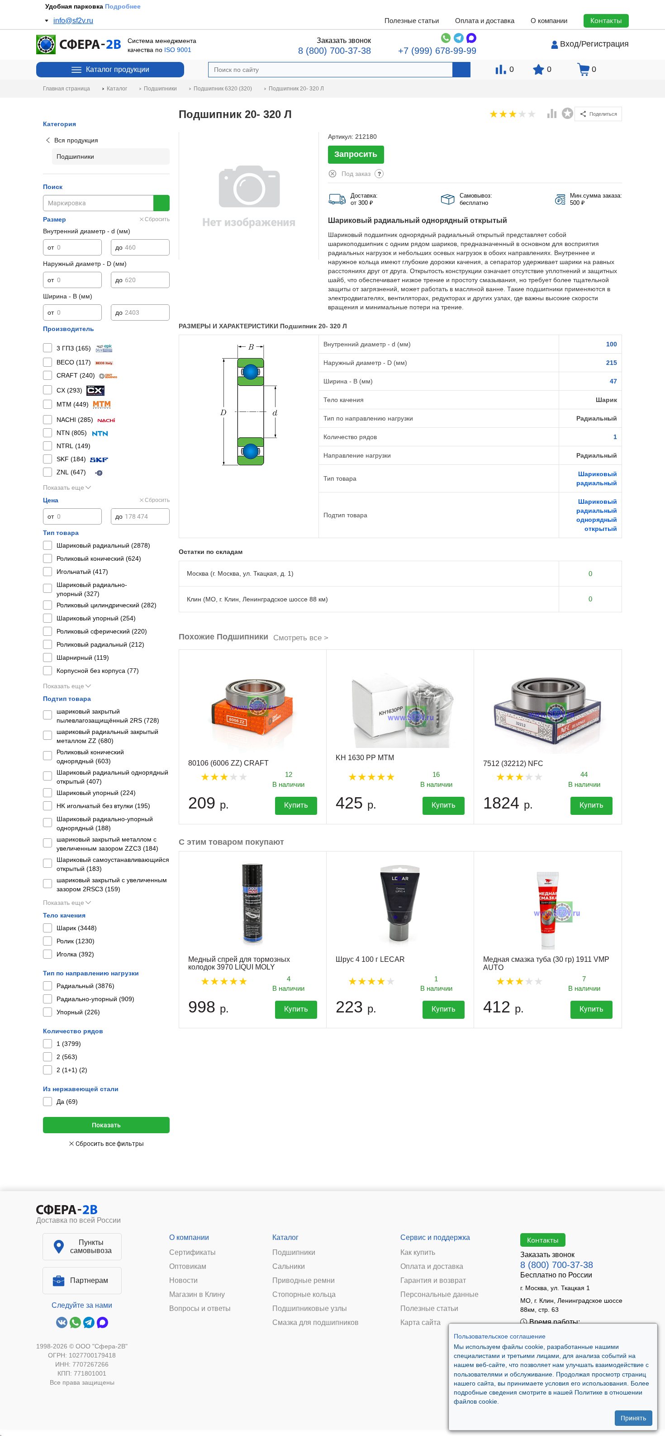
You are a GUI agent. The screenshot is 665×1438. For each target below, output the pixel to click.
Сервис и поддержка (435, 1237)
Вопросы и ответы (200, 1308)
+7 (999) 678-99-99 (437, 51)
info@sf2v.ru (73, 20)
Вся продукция (76, 140)
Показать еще (63, 487)
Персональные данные (439, 1294)
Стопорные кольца (304, 1294)
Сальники (288, 1266)
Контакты (606, 20)
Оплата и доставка (484, 20)
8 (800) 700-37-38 (334, 51)
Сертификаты (192, 1252)
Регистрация (605, 43)
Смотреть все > (300, 638)
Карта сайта (420, 1322)
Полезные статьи (412, 20)
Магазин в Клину (197, 1294)
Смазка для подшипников (315, 1322)
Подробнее (123, 6)
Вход (569, 43)
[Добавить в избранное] (568, 113)
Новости (183, 1280)
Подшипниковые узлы (309, 1308)
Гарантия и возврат (433, 1280)
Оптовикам (187, 1266)
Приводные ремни (303, 1280)
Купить (296, 805)
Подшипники (293, 1252)
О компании (549, 20)
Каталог (285, 1237)
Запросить (355, 154)
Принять (633, 1417)
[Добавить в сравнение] (552, 114)
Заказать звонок (344, 40)
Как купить (417, 1252)
